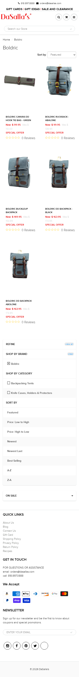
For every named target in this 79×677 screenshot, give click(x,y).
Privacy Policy (11, 543)
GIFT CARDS (14, 9)
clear (70, 354)
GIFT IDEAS (32, 9)
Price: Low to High (20, 422)
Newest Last (16, 451)
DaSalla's (44, 669)
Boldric (15, 364)
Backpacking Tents (22, 383)
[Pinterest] (26, 646)
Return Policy (10, 547)
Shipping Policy (12, 539)
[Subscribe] (71, 632)
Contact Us (9, 530)
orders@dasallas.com (50, 3)
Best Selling (16, 461)
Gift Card (8, 535)
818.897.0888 (28, 3)
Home (6, 39)
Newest (13, 441)
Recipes (7, 551)
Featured (14, 412)
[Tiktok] (44, 646)
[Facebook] (17, 646)
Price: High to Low (20, 432)
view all (69, 344)
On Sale (11, 495)
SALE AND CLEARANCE (57, 9)
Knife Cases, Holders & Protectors (31, 393)
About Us (8, 522)
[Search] (71, 29)
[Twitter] (35, 646)
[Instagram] (7, 646)
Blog (5, 526)
